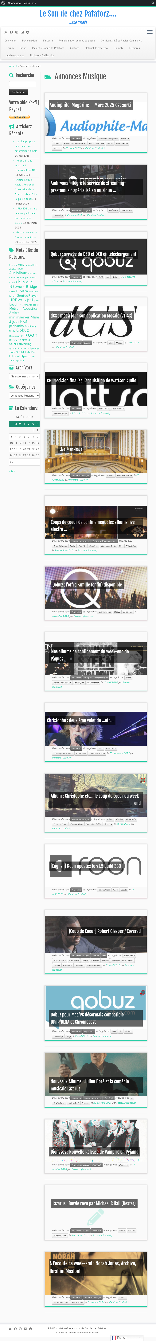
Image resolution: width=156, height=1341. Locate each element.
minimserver (19, 317)
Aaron (128, 677)
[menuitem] (3, 3)
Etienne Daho (76, 824)
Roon (31, 334)
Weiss (110, 143)
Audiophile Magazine (108, 138)
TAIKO (13, 352)
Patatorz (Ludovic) (94, 148)
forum (12, 296)
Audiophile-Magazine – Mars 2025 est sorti (90, 105)
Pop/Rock (108, 1098)
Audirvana (32, 273)
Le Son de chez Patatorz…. (78, 13)
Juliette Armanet (97, 753)
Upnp (25, 356)
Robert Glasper (94, 965)
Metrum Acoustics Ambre (23, 310)
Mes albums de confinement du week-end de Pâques (90, 655)
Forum (10, 48)
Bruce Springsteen (62, 682)
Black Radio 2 (59, 960)
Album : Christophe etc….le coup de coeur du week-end (96, 799)
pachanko (16, 325)
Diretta (22, 291)
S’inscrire (47, 40)
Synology (34, 348)
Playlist (105, 960)
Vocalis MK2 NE (96, 143)
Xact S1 (57, 148)
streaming (25, 344)
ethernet (33, 291)
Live (121, 546)
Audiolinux (18, 272)
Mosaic (119, 342)
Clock (12, 282)
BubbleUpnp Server (26, 277)
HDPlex (15, 299)
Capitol (85, 960)
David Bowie (59, 1103)
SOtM (13, 343)
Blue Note (74, 960)
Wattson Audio (60, 413)
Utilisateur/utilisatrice (42, 55)
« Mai (12, 471)
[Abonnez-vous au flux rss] (7, 32)
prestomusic (126, 210)
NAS (23, 321)
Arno (101, 748)
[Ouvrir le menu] (150, 32)
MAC (114, 1031)
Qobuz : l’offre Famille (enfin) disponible (87, 585)
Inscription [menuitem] (30, 3)
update (124, 889)
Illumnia (57, 143)
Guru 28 (125, 138)
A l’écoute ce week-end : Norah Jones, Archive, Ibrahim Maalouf (93, 1267)
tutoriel (14, 356)
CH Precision (117, 408)
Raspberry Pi (16, 335)
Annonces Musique (80, 475)
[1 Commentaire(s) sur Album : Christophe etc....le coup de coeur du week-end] (143, 783)
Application (89, 1031)
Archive (122, 1297)
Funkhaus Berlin (124, 475)
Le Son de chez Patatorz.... (95, 1328)
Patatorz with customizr (88, 1332)
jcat (30, 299)
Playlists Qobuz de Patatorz (48, 48)
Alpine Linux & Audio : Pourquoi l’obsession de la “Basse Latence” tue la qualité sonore (26, 189)
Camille (119, 819)
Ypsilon (20, 360)
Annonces (76, 138)
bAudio (12, 277)
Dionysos (123, 1165)
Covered (95, 960)
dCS (20, 281)
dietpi (12, 291)
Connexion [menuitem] (14, 3)
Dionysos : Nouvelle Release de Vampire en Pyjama (94, 1152)
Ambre (22, 264)
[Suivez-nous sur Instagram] (18, 32)
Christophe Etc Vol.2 (63, 753)
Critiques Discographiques (104, 541)
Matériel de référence (96, 48)
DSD (101, 277)
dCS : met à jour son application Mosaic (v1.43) (91, 316)
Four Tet (82, 546)
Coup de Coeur (60, 824)
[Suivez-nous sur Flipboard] (23, 32)
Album (110, 819)
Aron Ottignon (60, 546)
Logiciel (87, 210)
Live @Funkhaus (71, 449)
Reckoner (79, 965)
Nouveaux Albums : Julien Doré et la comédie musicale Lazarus (90, 1085)
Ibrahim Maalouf (60, 1302)
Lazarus (85, 1103)
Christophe (79, 682)
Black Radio (129, 955)
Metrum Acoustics (29, 304)
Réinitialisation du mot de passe (77, 40)
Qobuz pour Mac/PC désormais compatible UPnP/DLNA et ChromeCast (87, 1018)
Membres (134, 48)
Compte (118, 48)
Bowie (122, 1230)
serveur (25, 339)
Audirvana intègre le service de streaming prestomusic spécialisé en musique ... (87, 186)
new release (104, 889)
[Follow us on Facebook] (12, 32)
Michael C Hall (60, 1235)
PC (120, 1031)
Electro (110, 475)
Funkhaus (93, 546)
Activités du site (15, 55)
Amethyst (32, 264)
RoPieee (14, 340)
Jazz (104, 955)
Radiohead (67, 965)
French (121, 1337)
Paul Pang (30, 326)
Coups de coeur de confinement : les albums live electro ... (93, 525)
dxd (107, 277)
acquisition (103, 408)
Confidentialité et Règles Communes (121, 40)
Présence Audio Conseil (122, 960)
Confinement (93, 682)
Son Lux (108, 824)
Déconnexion (29, 40)
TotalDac (30, 352)
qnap (12, 330)
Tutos (22, 48)
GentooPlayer (27, 295)
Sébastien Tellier (93, 824)
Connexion (10, 40)
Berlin (72, 546)
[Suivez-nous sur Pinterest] (29, 32)
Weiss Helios (122, 143)
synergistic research (19, 348)
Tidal (21, 352)
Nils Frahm (131, 546)
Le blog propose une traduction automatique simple (26, 146)
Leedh (13, 304)
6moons (13, 264)
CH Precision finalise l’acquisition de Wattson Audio (91, 381)
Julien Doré (81, 753)
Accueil (13, 66)
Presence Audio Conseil (75, 143)
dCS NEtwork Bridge (23, 284)
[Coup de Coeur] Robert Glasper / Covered (105, 931)
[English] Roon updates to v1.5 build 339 (86, 866)
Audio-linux (16, 269)
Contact (74, 48)
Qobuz (22, 330)
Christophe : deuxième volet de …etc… (80, 720)
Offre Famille (105, 611)
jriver (37, 300)
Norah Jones (77, 1302)
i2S (24, 300)
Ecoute (95, 955)
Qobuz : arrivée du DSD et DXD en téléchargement (93, 254)
